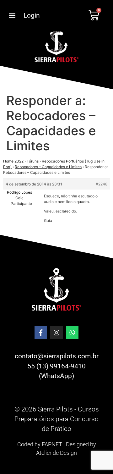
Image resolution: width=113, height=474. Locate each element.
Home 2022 (13, 161)
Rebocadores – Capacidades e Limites (48, 166)
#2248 (101, 184)
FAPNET (52, 444)
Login (32, 15)
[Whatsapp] (72, 332)
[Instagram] (56, 332)
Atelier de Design (56, 452)
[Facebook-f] (41, 332)
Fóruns (33, 161)
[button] (12, 15)
